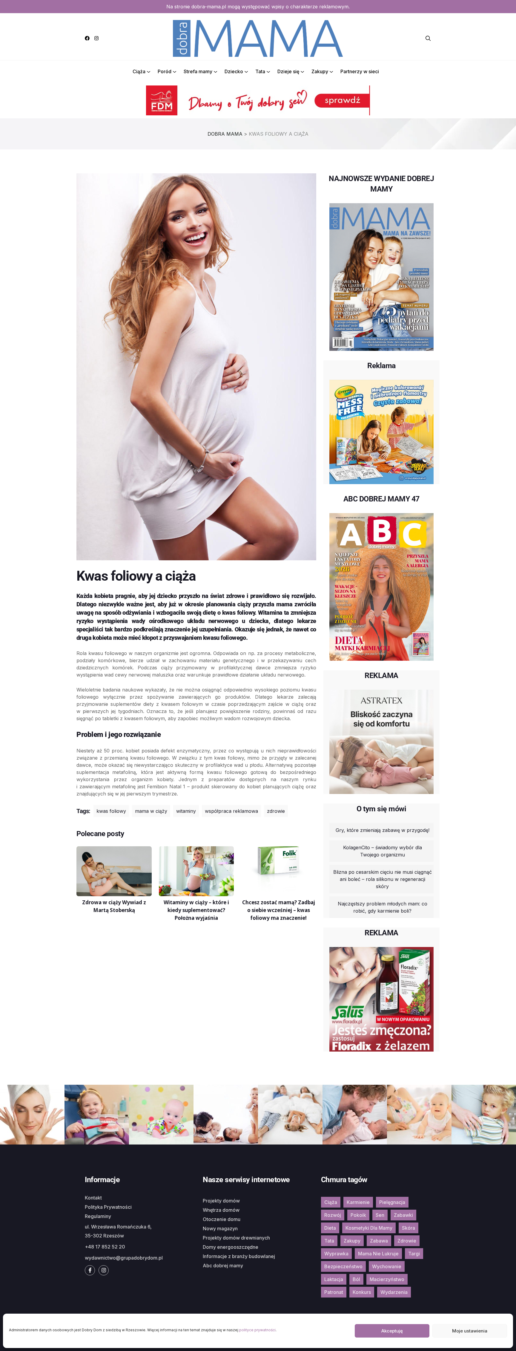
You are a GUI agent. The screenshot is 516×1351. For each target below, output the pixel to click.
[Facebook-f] (90, 1270)
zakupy (352, 1241)
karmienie (358, 1202)
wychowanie (386, 1266)
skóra (408, 1228)
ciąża (330, 1202)
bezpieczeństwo (343, 1266)
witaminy (186, 811)
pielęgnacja (392, 1202)
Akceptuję (392, 1331)
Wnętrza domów (221, 1210)
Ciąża (139, 71)
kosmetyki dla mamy (368, 1228)
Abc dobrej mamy (223, 1266)
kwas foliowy (111, 811)
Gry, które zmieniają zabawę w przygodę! (382, 830)
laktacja (333, 1279)
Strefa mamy (198, 71)
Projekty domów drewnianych (236, 1238)
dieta (330, 1228)
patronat (333, 1292)
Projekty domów (221, 1201)
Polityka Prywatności (108, 1207)
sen (380, 1215)
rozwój (332, 1215)
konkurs (362, 1292)
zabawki (403, 1215)
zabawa (379, 1241)
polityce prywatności (257, 1330)
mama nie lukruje (378, 1254)
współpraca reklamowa (231, 811)
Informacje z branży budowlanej (239, 1256)
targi (414, 1254)
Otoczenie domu (221, 1219)
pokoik (358, 1215)
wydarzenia (394, 1292)
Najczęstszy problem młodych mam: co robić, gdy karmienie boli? (382, 907)
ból (356, 1279)
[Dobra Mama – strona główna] (258, 38)
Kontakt (93, 1198)
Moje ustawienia (469, 1331)
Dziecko (234, 71)
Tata (260, 71)
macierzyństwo (387, 1279)
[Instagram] (96, 38)
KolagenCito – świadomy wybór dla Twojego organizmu (382, 851)
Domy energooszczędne (230, 1247)
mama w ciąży (151, 811)
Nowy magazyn (220, 1228)
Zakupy (319, 71)
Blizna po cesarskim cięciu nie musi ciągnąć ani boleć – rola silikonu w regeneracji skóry (382, 879)
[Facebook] (87, 38)
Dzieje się (288, 71)
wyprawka (336, 1254)
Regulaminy (98, 1216)
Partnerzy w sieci (359, 71)
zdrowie (276, 811)
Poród (164, 71)
